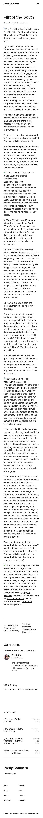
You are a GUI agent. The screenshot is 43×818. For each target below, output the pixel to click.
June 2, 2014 (17, 655)
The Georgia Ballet (15, 598)
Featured (24, 23)
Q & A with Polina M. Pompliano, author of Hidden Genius (13, 741)
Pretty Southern (11, 4)
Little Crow (27, 601)
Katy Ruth (15, 23)
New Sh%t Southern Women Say (13, 730)
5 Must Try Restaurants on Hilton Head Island (16, 751)
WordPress (35, 813)
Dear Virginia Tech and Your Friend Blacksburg (11, 628)
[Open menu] (38, 3)
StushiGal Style (17, 658)
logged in (18, 689)
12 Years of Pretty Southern (12, 720)
